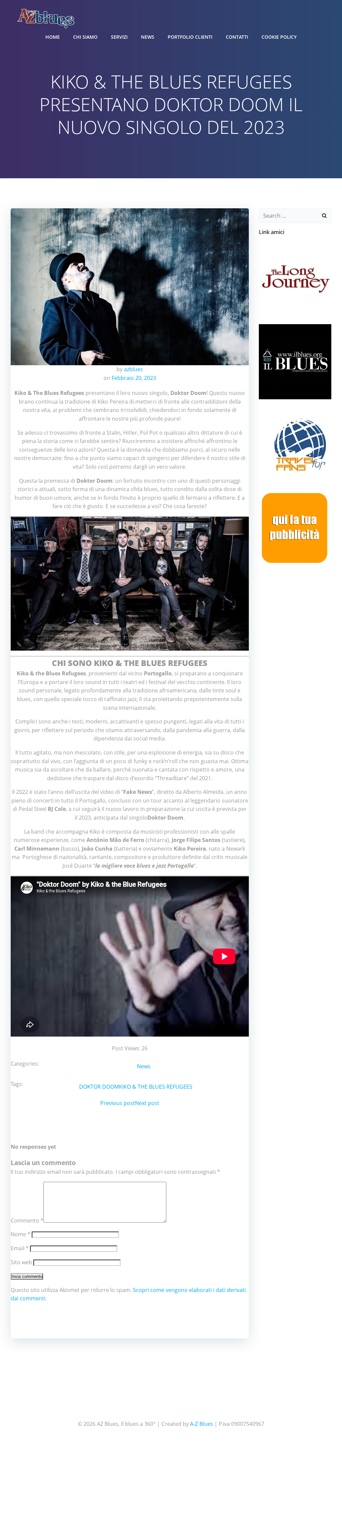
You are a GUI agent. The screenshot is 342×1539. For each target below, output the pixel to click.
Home (52, 37)
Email (20, 1248)
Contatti (237, 37)
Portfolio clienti (190, 37)
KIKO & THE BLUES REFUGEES (155, 1086)
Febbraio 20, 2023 (134, 378)
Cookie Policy (279, 37)
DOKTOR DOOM (99, 1086)
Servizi (119, 37)
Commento (27, 1220)
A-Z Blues (201, 1423)
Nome (20, 1234)
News (147, 37)
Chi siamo (85, 37)
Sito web (21, 1262)
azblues (133, 369)
